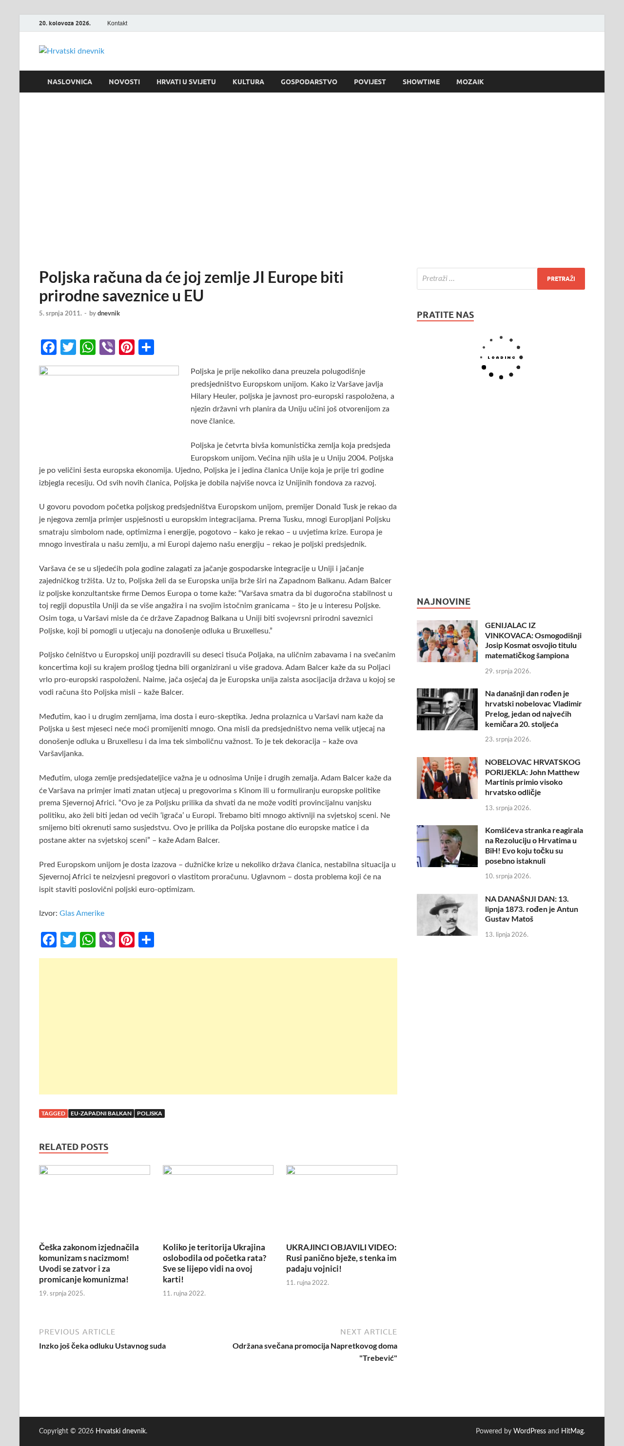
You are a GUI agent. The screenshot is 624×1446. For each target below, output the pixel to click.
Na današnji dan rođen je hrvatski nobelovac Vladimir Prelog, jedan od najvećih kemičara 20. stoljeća (533, 708)
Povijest (370, 82)
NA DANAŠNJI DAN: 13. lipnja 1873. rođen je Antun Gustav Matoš (531, 909)
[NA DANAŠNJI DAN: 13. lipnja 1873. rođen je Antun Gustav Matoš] (447, 900)
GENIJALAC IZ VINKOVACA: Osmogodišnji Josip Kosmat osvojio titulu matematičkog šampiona (533, 640)
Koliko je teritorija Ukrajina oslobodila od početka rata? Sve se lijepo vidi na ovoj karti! (214, 1263)
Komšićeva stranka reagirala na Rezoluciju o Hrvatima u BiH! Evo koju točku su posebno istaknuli (534, 845)
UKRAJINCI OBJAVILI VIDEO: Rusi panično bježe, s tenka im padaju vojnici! (341, 1258)
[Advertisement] (312, 180)
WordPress (529, 1431)
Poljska (149, 1113)
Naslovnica (69, 82)
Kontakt (117, 23)
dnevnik (109, 313)
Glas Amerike (81, 913)
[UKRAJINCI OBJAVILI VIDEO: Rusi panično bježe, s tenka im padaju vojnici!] (341, 1203)
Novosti (124, 82)
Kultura (248, 82)
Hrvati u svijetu (186, 82)
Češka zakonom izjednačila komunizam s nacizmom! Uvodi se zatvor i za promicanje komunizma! (89, 1263)
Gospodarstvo (309, 82)
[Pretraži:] (501, 279)
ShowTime (421, 82)
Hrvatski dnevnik (121, 1431)
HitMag (572, 1431)
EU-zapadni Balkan (101, 1113)
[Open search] (580, 82)
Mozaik (470, 82)
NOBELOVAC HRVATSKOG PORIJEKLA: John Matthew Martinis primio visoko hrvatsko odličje (533, 777)
